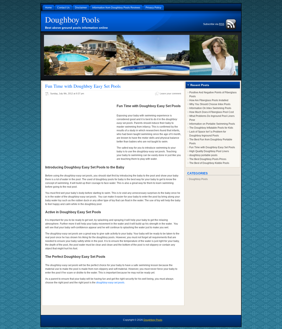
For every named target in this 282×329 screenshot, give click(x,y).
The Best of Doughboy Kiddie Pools (209, 163)
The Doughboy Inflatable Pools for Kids (211, 127)
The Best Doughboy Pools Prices (207, 159)
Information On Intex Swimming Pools (210, 108)
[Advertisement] (80, 129)
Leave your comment (170, 93)
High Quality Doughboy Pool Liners (209, 151)
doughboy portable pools (203, 155)
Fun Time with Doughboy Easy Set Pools (83, 86)
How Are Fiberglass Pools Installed (208, 100)
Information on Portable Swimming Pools (212, 123)
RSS (221, 24)
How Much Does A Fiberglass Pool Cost (211, 112)
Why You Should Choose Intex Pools (209, 104)
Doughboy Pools (72, 19)
